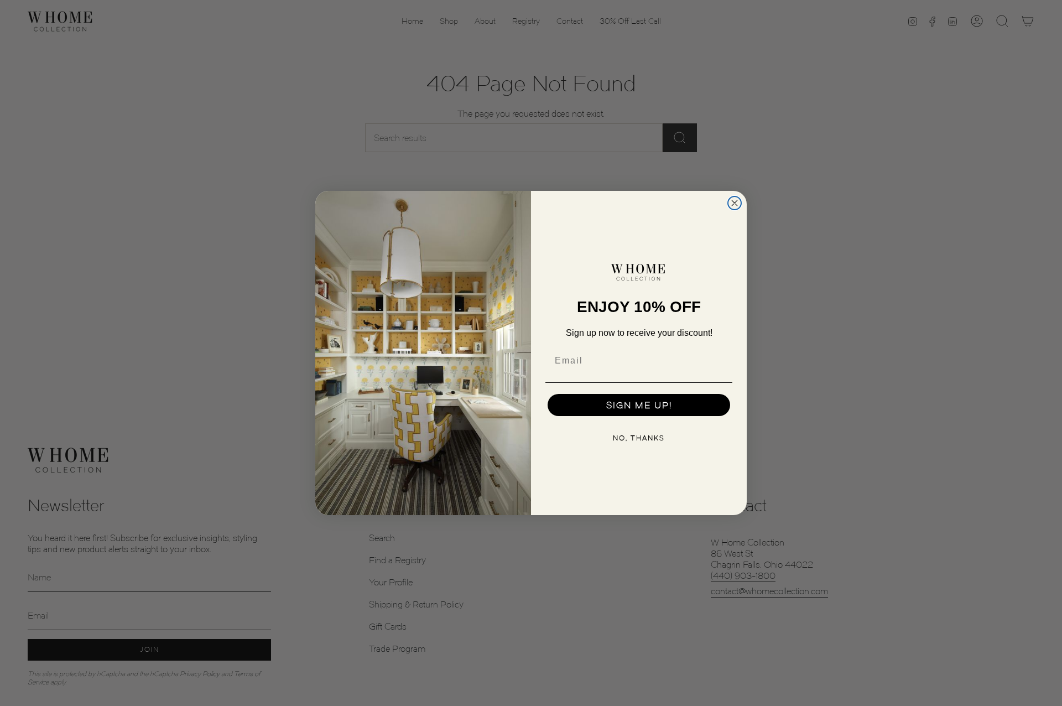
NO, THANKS (639, 438)
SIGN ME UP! (639, 405)
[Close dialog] (734, 203)
